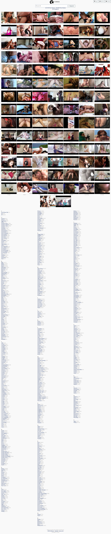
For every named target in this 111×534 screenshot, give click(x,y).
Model (38, 387)
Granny (39, 257)
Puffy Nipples (40, 498)
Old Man (39, 430)
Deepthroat (4, 438)
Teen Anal (76, 334)
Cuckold (3, 411)
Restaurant (39, 523)
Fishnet (3, 510)
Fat (2, 499)
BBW (2, 263)
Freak (38, 224)
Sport (75, 287)
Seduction (76, 235)
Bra (2, 325)
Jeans (38, 315)
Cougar (3, 401)
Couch (2, 400)
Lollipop (39, 348)
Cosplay (3, 399)
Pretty (38, 483)
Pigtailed (39, 468)
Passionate (39, 455)
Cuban (2, 409)
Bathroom (3, 280)
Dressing (3, 458)
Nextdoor (39, 414)
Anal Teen (3, 236)
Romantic (76, 214)
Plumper (39, 472)
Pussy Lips (39, 506)
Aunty (2, 256)
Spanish (75, 281)
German (39, 242)
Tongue (75, 357)
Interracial (39, 305)
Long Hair (39, 351)
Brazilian (3, 323)
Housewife (39, 288)
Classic (2, 374)
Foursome (39, 223)
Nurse (38, 420)
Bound (2, 320)
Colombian (3, 392)
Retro (38, 524)
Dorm (2, 450)
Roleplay (75, 212)
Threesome (76, 342)
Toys (75, 361)
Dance (2, 432)
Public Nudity (40, 494)
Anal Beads (3, 231)
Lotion (38, 353)
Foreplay (39, 220)
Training (75, 362)
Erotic (2, 473)
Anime (2, 241)
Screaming (76, 231)
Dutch (2, 464)
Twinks (75, 372)
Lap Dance (39, 332)
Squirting (76, 292)
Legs (38, 337)
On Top (39, 431)
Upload (108, 1)
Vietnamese (76, 389)
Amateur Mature (5, 224)
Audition (3, 255)
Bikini (2, 299)
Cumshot (3, 419)
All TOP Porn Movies (50, 7)
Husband (39, 295)
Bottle (2, 319)
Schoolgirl (76, 229)
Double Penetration (5, 456)
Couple (3, 402)
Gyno (38, 264)
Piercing (39, 466)
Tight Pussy (76, 347)
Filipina (3, 505)
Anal (2, 239)
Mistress (39, 384)
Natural (39, 406)
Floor (38, 215)
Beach (2, 282)
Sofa (75, 272)
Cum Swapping (4, 417)
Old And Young (40, 428)
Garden (39, 240)
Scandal (75, 228)
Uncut (75, 379)
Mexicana (39, 377)
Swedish (75, 318)
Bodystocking (4, 314)
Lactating (39, 328)
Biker (2, 297)
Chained (3, 362)
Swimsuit (76, 320)
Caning (2, 351)
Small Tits (76, 268)
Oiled (38, 427)
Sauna (75, 227)
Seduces (75, 234)
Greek (38, 258)
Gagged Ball (40, 234)
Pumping (39, 500)
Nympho (39, 422)
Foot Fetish (40, 218)
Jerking (39, 316)
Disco (2, 442)
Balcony (3, 269)
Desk (2, 439)
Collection (3, 389)
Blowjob (3, 312)
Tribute (75, 367)
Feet (2, 500)
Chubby (3, 372)
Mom (38, 388)
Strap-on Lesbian (77, 302)
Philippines (39, 465)
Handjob (39, 272)
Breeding (3, 327)
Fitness (39, 211)
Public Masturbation (42, 493)
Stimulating (76, 296)
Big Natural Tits (4, 294)
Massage (39, 365)
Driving (3, 461)
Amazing (3, 228)
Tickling (75, 344)
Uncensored (76, 378)
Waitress (76, 396)
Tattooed (76, 329)
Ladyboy (39, 329)
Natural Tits (40, 405)
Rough (75, 215)
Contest (3, 396)
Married (39, 362)
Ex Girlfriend (4, 478)
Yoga (75, 421)
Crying (2, 408)
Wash (75, 397)
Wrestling (76, 417)
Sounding (76, 279)
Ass (2, 253)
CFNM (2, 344)
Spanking (76, 283)
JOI (38, 311)
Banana (3, 277)
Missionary (39, 383)
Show (75, 251)
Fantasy (3, 496)
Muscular (39, 400)
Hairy (38, 269)
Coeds (2, 388)
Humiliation (40, 291)
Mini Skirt (39, 382)
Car (2, 355)
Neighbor (39, 410)
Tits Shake (76, 352)
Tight (75, 348)
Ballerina (3, 274)
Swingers (76, 322)
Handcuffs (39, 271)
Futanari (39, 230)
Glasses (39, 247)
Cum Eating (3, 414)
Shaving (75, 244)
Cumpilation (4, 418)
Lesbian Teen (40, 339)
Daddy (2, 430)
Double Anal (4, 451)
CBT (2, 343)
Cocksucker (4, 385)
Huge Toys (39, 289)
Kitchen (39, 323)
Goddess (39, 251)
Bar (2, 279)
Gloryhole (39, 248)
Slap (74, 261)
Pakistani (39, 446)
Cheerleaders (4, 368)
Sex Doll (75, 239)
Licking (39, 343)
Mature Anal (40, 370)
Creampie (3, 406)
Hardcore (39, 273)
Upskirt (75, 384)
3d (1, 213)
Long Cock (39, 349)
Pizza (38, 470)
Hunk (38, 294)
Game (38, 236)
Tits (74, 353)
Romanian (76, 213)
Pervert (39, 461)
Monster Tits (40, 392)
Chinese (3, 369)
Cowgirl (3, 403)
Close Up (3, 380)
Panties (39, 448)
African (3, 219)
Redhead (39, 521)
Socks (75, 270)
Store (75, 298)
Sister (75, 256)
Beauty (3, 286)
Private (39, 487)
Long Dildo (39, 350)
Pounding (39, 481)
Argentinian (4, 244)
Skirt (75, 259)
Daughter (3, 436)
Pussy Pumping (40, 508)
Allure (2, 222)
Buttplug (3, 339)
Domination (4, 447)
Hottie (38, 286)
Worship (75, 416)
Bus (2, 338)
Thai (75, 340)
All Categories (55, 9)
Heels (38, 274)
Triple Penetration (78, 369)
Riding (75, 211)
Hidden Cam (40, 277)
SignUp (102, 1)
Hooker (39, 283)
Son (74, 278)
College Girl (4, 390)
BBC (2, 262)
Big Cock (3, 291)
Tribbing (75, 365)
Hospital (39, 284)
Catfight (3, 357)
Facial (2, 493)
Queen (39, 514)
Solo (75, 276)
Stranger (75, 301)
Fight (2, 504)
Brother (3, 330)
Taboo (75, 325)
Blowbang (3, 311)
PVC (38, 443)
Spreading (76, 289)
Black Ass (3, 306)
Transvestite (76, 364)
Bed (2, 289)
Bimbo (2, 300)
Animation (3, 240)
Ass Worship (4, 252)
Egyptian (3, 469)
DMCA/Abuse (51, 531)
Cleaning (3, 377)
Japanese (39, 313)
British (2, 329)
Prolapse (39, 488)
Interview (39, 306)
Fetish (2, 502)
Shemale (75, 245)
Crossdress (3, 407)
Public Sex (39, 496)
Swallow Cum (77, 317)
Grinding (39, 259)
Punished (39, 502)
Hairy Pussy (40, 268)
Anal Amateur (4, 230)
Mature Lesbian (41, 371)
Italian (38, 307)
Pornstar (39, 477)
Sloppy (75, 264)
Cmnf (2, 384)
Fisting (2, 511)
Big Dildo (3, 292)
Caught (3, 358)
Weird (75, 404)
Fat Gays (3, 498)
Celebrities (3, 360)
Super (75, 314)
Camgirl (3, 346)
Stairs (75, 294)
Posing (38, 480)
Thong (75, 341)
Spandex (75, 280)
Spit (74, 286)
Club (2, 383)
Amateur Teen (4, 225)
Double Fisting (4, 455)
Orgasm (39, 435)
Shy (74, 252)
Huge (38, 290)
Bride (2, 328)
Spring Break (76, 290)
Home (38, 281)
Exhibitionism (4, 480)
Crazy (2, 405)
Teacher (75, 330)
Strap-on (76, 303)
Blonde (3, 310)
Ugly (75, 377)
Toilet (75, 356)
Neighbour (39, 411)
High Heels (39, 278)
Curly (2, 424)
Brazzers (3, 324)
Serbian (75, 238)
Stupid (75, 311)
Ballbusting (3, 273)
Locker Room (40, 347)
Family (2, 495)
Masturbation (40, 367)
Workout (76, 415)
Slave (75, 262)
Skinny (75, 258)
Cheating (3, 367)
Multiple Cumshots (41, 397)
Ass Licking (3, 247)
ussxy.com (61, 531)
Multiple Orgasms (41, 398)
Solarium (76, 274)
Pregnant (39, 482)
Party (38, 454)
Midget (39, 378)
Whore (75, 410)
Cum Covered (4, 413)
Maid (38, 361)
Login (96, 1)
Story (75, 300)
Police (38, 474)
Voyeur (75, 393)
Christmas (3, 371)
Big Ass (3, 290)
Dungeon (3, 463)
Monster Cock (40, 390)
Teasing (75, 331)
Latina (38, 334)
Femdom (3, 501)
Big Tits (3, 296)
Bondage (3, 316)
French (39, 226)
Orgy (38, 436)
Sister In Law (76, 255)
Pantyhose (39, 449)
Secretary (76, 233)
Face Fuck (3, 490)
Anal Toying (4, 238)
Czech (2, 427)
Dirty (2, 441)
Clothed (3, 381)
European (3, 477)
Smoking (75, 269)
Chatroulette (4, 366)
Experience (3, 483)
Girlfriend (39, 245)
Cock (2, 386)
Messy (38, 376)
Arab (2, 242)
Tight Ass (76, 346)
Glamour (39, 246)
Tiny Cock (76, 350)
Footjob (39, 219)
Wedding (76, 402)
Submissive (76, 312)
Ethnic (2, 475)
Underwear (76, 380)
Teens (75, 337)
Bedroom (3, 288)
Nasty (38, 404)
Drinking (3, 460)
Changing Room (4, 364)
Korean (39, 324)
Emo (2, 471)
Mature (39, 372)
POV (38, 442)
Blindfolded (4, 308)
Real (38, 520)
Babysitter (3, 267)
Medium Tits (40, 375)
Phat (38, 464)
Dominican (3, 449)
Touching (76, 359)
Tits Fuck (76, 351)
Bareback (3, 278)
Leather (39, 336)
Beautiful (3, 285)
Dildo (2, 440)
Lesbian (39, 340)
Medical (39, 373)
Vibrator (75, 388)
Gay (38, 241)
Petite (38, 463)
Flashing (39, 212)
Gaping (39, 239)
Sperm (75, 285)
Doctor (2, 444)
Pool (38, 476)
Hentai (39, 275)
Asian (2, 245)
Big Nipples (3, 295)
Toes (75, 355)
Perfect (39, 459)
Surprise (75, 315)
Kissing (39, 322)
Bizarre (3, 305)
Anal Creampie (4, 233)
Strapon (75, 304)
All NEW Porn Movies (61, 7)
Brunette (3, 331)
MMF (38, 359)
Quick (38, 515)
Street (75, 306)
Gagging (39, 235)
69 (1, 214)
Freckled (39, 225)
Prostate (39, 491)
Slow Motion (76, 266)
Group (38, 261)
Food (38, 217)
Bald (2, 271)
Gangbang (39, 238)
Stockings (76, 297)
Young (75, 422)
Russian (75, 219)
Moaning (39, 386)
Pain (38, 444)
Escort (2, 474)
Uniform (75, 383)
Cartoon (3, 353)
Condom (3, 395)
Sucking (75, 313)
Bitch (2, 303)
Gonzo (38, 252)
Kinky (38, 321)
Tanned (75, 328)
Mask (38, 364)
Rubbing (75, 218)
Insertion (39, 302)
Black (2, 307)
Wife (75, 412)
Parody (39, 453)
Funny (38, 229)
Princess (39, 485)
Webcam (76, 401)
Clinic (2, 378)
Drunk (2, 462)
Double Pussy (4, 457)
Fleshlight (39, 213)
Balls (2, 275)
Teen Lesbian (77, 335)
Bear (2, 284)
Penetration (40, 458)
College (3, 391)
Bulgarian (3, 335)
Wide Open (76, 411)
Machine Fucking (41, 360)
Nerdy (38, 412)
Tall (74, 327)
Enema (2, 472)
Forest (38, 222)
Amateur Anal (4, 223)
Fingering (3, 506)
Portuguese (40, 478)
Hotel (38, 285)
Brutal (2, 333)
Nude (38, 416)
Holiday (39, 279)
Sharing (75, 241)
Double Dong (4, 453)
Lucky (38, 354)
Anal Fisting (4, 234)
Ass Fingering (4, 246)
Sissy (75, 253)
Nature (39, 408)
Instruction (39, 304)
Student (75, 309)
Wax (75, 400)
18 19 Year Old (4, 212)
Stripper (75, 307)
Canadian (3, 349)
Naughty (39, 409)
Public (38, 497)
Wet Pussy (76, 405)
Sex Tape (76, 240)
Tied (75, 345)
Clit (2, 379)
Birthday (3, 301)
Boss (2, 318)
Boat (2, 313)
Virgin (75, 391)
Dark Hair (3, 435)
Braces (2, 322)
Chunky (3, 373)
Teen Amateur (77, 333)
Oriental (39, 437)
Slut (74, 267)
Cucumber (3, 412)
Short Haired (76, 247)
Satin (75, 225)
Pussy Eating (40, 505)
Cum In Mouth (4, 416)
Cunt (2, 423)
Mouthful (39, 395)
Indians (39, 299)
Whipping (76, 407)
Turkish (75, 370)
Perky (38, 460)
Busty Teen (3, 336)
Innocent (39, 301)
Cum (2, 420)
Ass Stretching (4, 250)
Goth (38, 255)
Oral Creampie (40, 432)
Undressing (76, 381)
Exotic (2, 482)
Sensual (75, 236)
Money (39, 389)
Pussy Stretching (41, 509)
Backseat (3, 268)
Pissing (39, 469)
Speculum (76, 284)
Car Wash (3, 352)
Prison (38, 486)
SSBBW (75, 223)
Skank (75, 257)
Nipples (39, 415)
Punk (38, 504)
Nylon (38, 421)
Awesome (3, 257)
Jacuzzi (39, 312)
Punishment (40, 503)
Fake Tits (3, 494)
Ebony (2, 468)
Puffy (38, 499)
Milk (38, 381)
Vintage (75, 390)
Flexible (39, 214)
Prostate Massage (41, 489)
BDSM (2, 264)
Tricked (75, 368)
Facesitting (3, 491)
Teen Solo (76, 336)
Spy (74, 291)
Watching (76, 399)
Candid (2, 350)
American (3, 229)
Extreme (3, 484)
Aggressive (3, 221)
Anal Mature (4, 235)
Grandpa (39, 256)
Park (38, 452)
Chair (2, 363)
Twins (75, 373)
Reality (39, 519)
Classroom (3, 375)
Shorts (75, 248)
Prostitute (39, 492)
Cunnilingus (4, 422)
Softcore (75, 273)
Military (39, 379)
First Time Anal (4, 507)
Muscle (39, 399)
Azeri (2, 258)
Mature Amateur (41, 369)
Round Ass (76, 217)
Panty (38, 450)
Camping (3, 347)
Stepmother (76, 295)
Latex (38, 333)
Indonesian (39, 300)
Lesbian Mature (41, 338)
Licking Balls (40, 342)
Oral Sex (39, 433)
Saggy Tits (76, 224)
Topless (75, 358)
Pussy (38, 510)
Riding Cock (40, 525)
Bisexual (3, 302)
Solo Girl (75, 275)
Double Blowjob (5, 452)
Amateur (3, 227)
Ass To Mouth (4, 251)
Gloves (39, 250)
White (75, 408)
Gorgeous (39, 253)
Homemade (40, 280)
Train (75, 363)
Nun (38, 419)
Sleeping (75, 263)
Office (38, 426)
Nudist (38, 417)
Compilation (4, 394)
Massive (39, 366)
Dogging (3, 445)
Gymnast (39, 262)
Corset (2, 397)
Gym (38, 263)
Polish (38, 475)
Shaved (75, 242)
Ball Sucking (4, 272)
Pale (38, 447)
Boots (2, 317)
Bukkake (3, 334)
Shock (75, 246)
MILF (38, 358)
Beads (2, 283)
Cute (2, 425)
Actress (3, 218)
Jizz (38, 317)
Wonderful (76, 413)
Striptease (76, 308)
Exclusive (3, 479)
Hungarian (39, 292)
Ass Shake (3, 249)
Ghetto (39, 244)
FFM (2, 489)
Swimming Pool (77, 319)
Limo (38, 344)
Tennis (75, 339)
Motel (38, 393)
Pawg (38, 457)
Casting (3, 356)
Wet (75, 406)
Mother (39, 394)
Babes (2, 266)
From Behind (40, 228)
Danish (2, 434)
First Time (3, 508)
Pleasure (39, 471)
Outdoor (39, 438)
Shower (75, 250)
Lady (38, 331)
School (75, 230)
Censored (3, 361)
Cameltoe (3, 345)
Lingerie (39, 345)
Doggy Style (4, 446)
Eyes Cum (3, 485)
